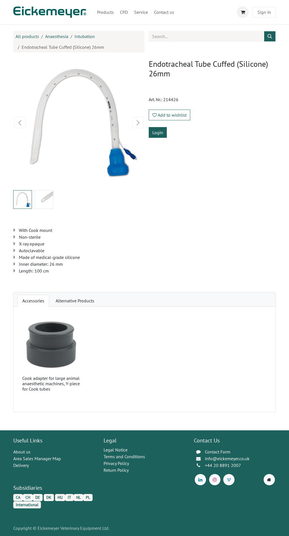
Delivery (21, 465)
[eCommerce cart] (243, 12)
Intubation (85, 36)
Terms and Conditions (124, 456)
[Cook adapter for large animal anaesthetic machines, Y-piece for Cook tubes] (51, 344)
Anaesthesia (56, 36)
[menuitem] (105, 12)
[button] (20, 122)
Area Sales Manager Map (37, 458)
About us (21, 452)
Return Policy (116, 470)
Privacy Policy (116, 463)
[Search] (270, 36)
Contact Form (217, 452)
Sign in (264, 12)
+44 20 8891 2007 (223, 465)
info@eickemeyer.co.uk (227, 458)
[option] (144, 359)
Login (157, 132)
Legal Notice (116, 450)
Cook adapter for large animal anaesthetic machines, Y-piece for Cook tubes (51, 383)
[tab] (33, 301)
